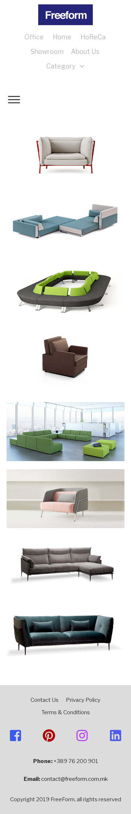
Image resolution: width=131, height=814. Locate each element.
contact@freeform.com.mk (74, 779)
